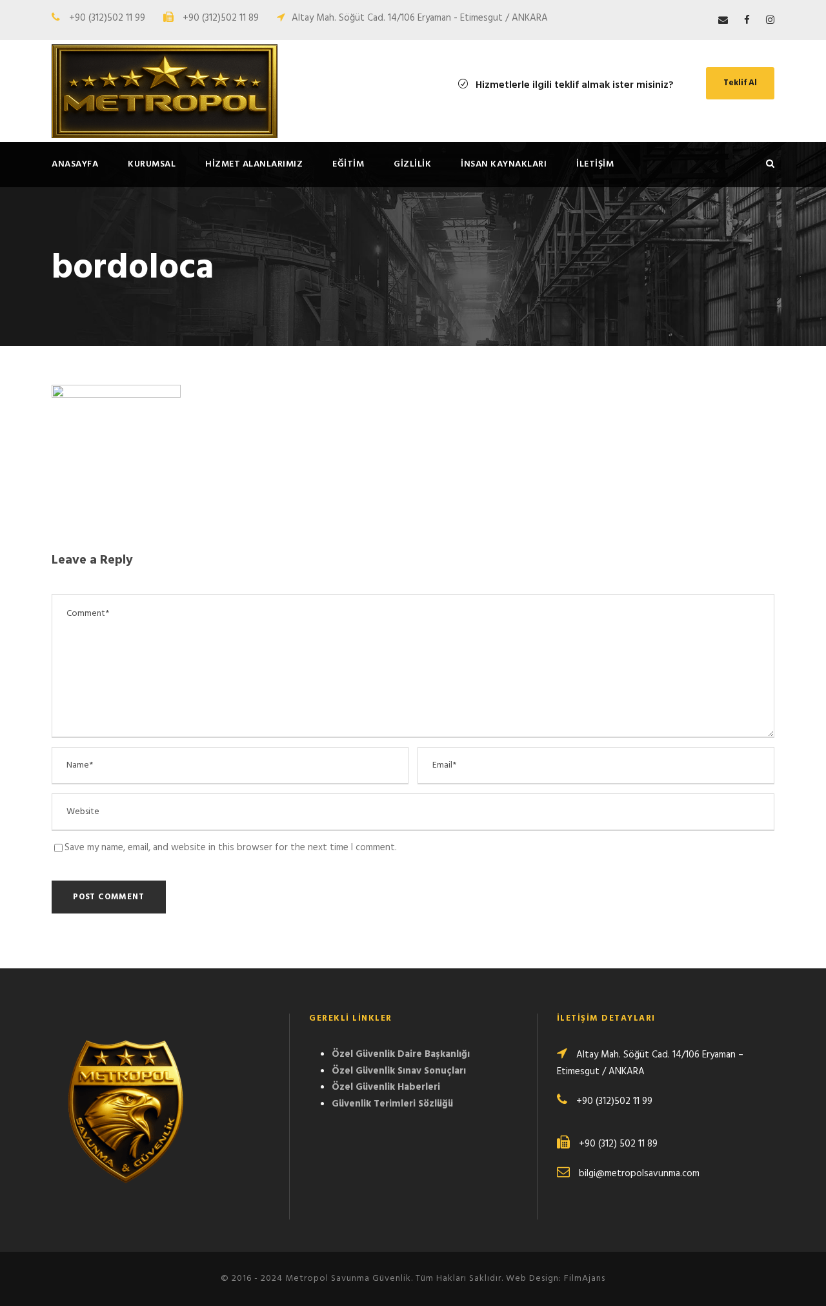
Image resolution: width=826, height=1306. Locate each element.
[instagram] (770, 20)
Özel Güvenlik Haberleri (386, 1087)
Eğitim (348, 164)
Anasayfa (75, 164)
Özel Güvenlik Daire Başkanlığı (401, 1054)
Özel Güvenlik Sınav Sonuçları (399, 1071)
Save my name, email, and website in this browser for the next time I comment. (231, 847)
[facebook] (747, 20)
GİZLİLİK (412, 164)
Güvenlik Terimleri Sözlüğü (392, 1104)
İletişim (595, 164)
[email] (723, 20)
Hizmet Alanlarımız (254, 164)
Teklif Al (740, 83)
